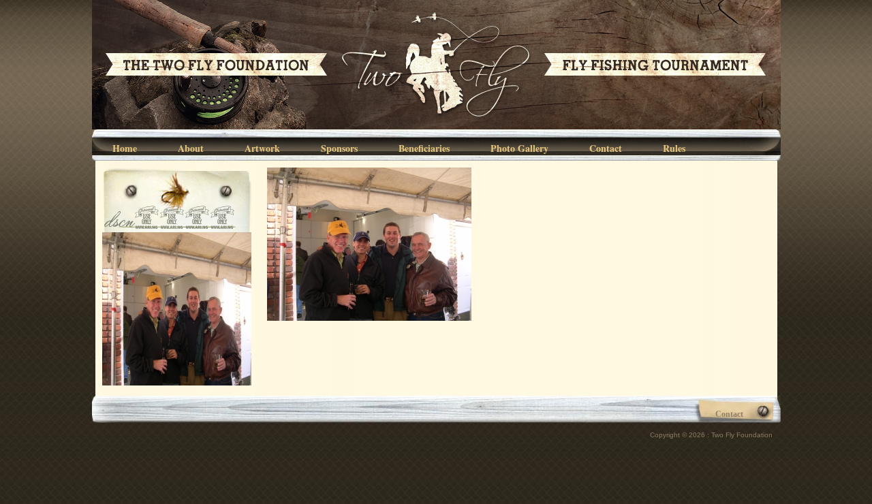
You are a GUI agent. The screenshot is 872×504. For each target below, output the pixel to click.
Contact (605, 148)
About (191, 148)
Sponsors (339, 148)
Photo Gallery (519, 148)
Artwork (262, 148)
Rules (674, 148)
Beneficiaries (424, 148)
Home (124, 148)
